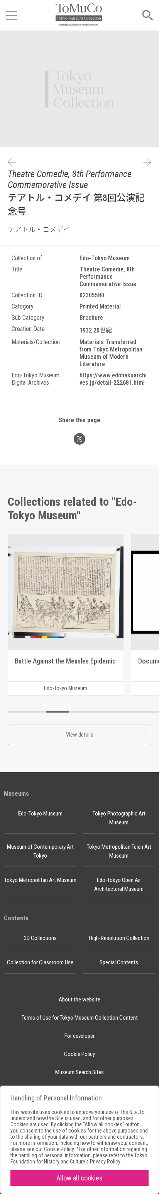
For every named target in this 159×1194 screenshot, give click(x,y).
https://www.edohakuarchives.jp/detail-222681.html (113, 379)
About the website (79, 999)
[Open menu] (11, 15)
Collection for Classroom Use (40, 962)
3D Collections (40, 938)
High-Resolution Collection (119, 938)
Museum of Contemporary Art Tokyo (40, 851)
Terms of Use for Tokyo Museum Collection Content (80, 1017)
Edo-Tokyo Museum (40, 813)
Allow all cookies (79, 1178)
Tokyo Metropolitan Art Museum (40, 880)
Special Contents (119, 962)
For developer (79, 1035)
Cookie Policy (79, 1054)
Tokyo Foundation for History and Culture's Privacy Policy (78, 1158)
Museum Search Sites (79, 1072)
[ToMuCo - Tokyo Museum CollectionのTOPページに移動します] (79, 15)
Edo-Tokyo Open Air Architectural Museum (119, 884)
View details (79, 734)
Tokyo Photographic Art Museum (119, 818)
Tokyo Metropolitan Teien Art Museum (119, 851)
